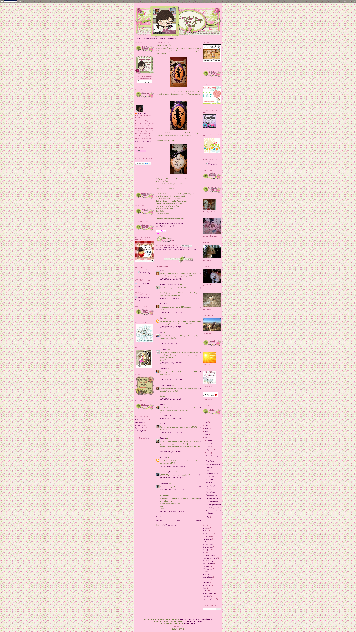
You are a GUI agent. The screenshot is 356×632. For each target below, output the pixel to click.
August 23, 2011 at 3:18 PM (171, 279)
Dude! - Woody (210, 483)
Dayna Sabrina (164, 483)
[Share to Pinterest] (191, 246)
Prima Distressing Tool (209, 561)
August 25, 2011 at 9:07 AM (171, 380)
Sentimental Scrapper (166, 385)
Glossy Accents (207, 539)
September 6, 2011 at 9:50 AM (172, 466)
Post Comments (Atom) (169, 525)
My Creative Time (140, 428)
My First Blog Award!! (212, 508)
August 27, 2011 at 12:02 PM (171, 399)
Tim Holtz (205, 591)
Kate (161, 404)
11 (200, 441)
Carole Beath (163, 304)
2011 (206, 438)
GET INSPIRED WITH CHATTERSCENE (195, 619)
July (208, 517)
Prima (204, 553)
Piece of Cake (210, 480)
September (210, 450)
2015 (206, 425)
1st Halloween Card (211, 489)
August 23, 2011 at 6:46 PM (171, 298)
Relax (208, 470)
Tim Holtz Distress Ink (209, 593)
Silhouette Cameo (207, 577)
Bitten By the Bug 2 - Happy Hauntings (167, 226)
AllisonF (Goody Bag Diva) (167, 472)
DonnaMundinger (165, 424)
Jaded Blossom (139, 422)
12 (200, 460)
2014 (206, 428)
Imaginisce (183, 249)
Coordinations (161, 249)
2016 (206, 422)
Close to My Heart (186, 248)
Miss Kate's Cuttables (208, 544)
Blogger (148, 438)
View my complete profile (143, 141)
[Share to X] (188, 246)
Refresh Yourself (211, 492)
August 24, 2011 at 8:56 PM (171, 363)
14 (200, 487)
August (209, 453)
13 (200, 475)
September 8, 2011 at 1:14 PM (171, 478)
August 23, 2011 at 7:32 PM (171, 313)
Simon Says (206, 582)
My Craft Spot (139, 425)
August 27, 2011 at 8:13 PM (171, 418)
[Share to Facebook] (189, 246)
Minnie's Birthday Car (212, 501)
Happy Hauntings (173, 249)
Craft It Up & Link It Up (142, 420)
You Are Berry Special (213, 498)
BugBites (176, 248)
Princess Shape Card (212, 495)
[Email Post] (181, 245)
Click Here (189, 623)
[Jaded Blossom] (144, 341)
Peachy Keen (206, 550)
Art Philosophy (167, 248)
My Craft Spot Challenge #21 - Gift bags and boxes (169, 223)
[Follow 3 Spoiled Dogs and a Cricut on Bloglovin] (140, 152)
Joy (161, 332)
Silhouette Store (207, 580)
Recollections (206, 566)
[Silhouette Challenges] (144, 272)
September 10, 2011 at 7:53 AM (172, 490)
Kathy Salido (141, 114)
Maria (161, 318)
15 (200, 498)
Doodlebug (205, 531)
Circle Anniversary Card (213, 464)
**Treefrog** (164, 349)
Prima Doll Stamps (208, 563)
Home (138, 38)
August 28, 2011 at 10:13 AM (171, 433)
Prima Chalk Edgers (208, 555)
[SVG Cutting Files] (211, 164)
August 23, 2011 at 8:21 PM (171, 327)
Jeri (161, 270)
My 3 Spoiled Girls (150, 38)
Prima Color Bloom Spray (210, 558)
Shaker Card (206, 574)
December (210, 440)
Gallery (162, 38)
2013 (206, 431)
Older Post (198, 520)
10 (200, 427)
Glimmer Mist (206, 536)
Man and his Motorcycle (212, 477)
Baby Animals (210, 461)
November (210, 443)
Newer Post (159, 520)
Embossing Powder (208, 534)
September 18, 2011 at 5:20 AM (172, 512)
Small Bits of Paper (165, 415)
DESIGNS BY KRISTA (194, 621)
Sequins (205, 572)
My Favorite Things (208, 547)
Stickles (204, 588)
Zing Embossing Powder (209, 599)
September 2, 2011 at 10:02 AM (172, 452)
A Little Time (163, 457)
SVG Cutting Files (140, 431)
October (209, 447)
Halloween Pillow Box (212, 473)
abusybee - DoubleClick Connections (169, 284)
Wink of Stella (206, 596)
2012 (206, 435)
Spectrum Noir (206, 585)
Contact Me (172, 38)
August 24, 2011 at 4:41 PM (170, 344)
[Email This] (184, 246)
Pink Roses (209, 467)
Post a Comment (160, 517)
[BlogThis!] (186, 246)
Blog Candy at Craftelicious (213, 504)
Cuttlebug (205, 528)
